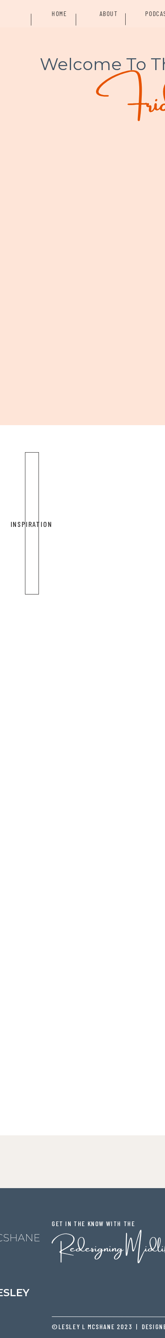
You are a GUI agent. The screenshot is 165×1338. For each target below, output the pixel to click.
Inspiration (31, 524)
